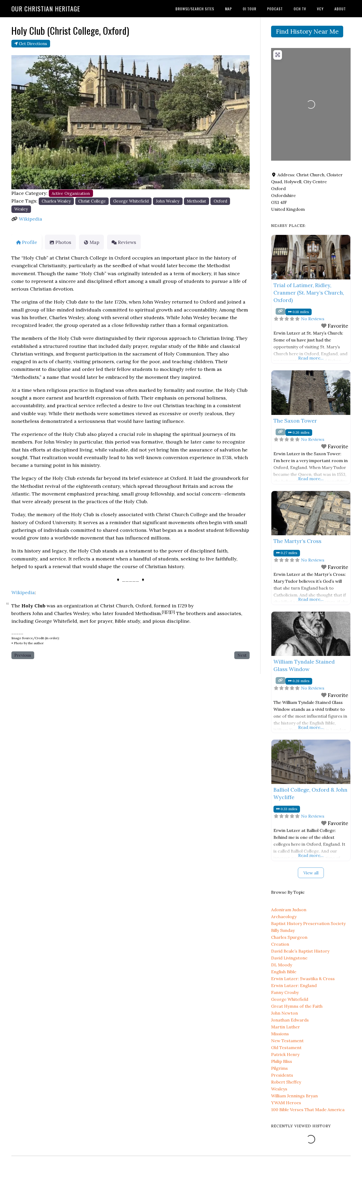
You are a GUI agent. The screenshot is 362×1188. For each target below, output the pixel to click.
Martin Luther (285, 1026)
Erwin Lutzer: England (294, 985)
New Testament (287, 1040)
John (37, 613)
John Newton (284, 1013)
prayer (105, 621)
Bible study (127, 621)
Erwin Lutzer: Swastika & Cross (303, 978)
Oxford (220, 201)
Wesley (21, 209)
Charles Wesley (56, 201)
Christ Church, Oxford (126, 606)
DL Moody (281, 964)
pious (158, 621)
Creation (280, 944)
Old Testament (286, 1047)
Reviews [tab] (127, 242)
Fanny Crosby (285, 992)
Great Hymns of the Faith (297, 1006)
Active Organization (71, 193)
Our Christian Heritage (45, 8)
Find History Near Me (307, 31)
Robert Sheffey (286, 1082)
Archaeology (284, 916)
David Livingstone (289, 958)
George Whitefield (131, 201)
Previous (22, 655)
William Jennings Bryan (294, 1095)
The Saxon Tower (295, 420)
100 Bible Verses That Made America (308, 1109)
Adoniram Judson (288, 909)
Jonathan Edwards (290, 1020)
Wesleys (279, 1088)
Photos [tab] (63, 242)
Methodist (196, 201)
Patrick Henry (285, 1054)
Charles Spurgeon (289, 937)
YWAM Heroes (286, 1102)
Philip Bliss (281, 1061)
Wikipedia (30, 219)
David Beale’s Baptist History (300, 951)
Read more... (311, 358)
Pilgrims (279, 1068)
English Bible (283, 971)
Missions (280, 1033)
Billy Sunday (283, 930)
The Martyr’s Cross (297, 541)
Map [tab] (94, 242)
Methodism (148, 613)
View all (311, 872)
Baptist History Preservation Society (308, 923)
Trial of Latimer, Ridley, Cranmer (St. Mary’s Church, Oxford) (308, 292)
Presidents (282, 1075)
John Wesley (167, 201)
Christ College (92, 201)
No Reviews (312, 318)
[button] (29, 122)
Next (242, 655)
